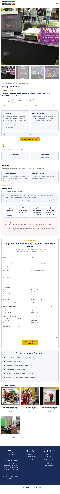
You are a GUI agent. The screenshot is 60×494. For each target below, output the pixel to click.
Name (4, 257)
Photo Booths (18, 83)
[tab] (30, 357)
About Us (30, 454)
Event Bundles (49, 454)
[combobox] (4, 266)
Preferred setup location (37, 316)
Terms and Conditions (30, 456)
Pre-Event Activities (49, 459)
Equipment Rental (49, 469)
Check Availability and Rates (30, 139)
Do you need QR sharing (9, 306)
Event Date (6, 270)
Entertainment (49, 463)
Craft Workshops (49, 465)
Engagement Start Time (37, 270)
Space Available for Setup (9, 316)
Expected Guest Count (9, 299)
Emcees (49, 456)
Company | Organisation (37, 264)
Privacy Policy (30, 458)
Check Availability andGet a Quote (30, 342)
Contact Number (7, 264)
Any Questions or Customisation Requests (14, 326)
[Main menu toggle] (57, 3)
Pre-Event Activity (9, 83)
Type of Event (6, 287)
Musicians (49, 458)
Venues (49, 461)
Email (32, 257)
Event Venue (6, 277)
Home (2, 83)
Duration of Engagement (37, 299)
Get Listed (30, 459)
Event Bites (49, 467)
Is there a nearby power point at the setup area (43, 306)
